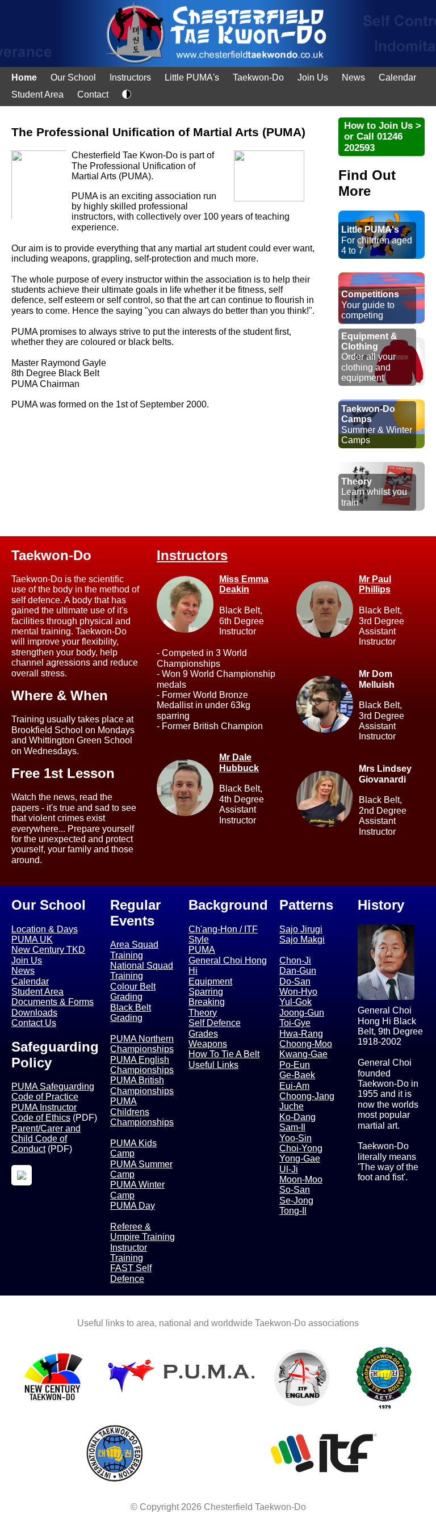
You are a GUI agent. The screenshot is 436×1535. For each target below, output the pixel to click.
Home (24, 77)
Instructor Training (128, 1253)
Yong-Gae (299, 1158)
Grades (203, 1033)
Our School (73, 77)
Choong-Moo (305, 1044)
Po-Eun (294, 1065)
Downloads (34, 1012)
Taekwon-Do (258, 77)
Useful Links (213, 1065)
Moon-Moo (300, 1179)
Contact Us (33, 1023)
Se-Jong (296, 1200)
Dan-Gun (297, 970)
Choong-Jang (306, 1096)
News (353, 77)
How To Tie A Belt (223, 1054)
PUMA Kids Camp (133, 1148)
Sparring (205, 991)
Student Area (37, 94)
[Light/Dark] (126, 95)
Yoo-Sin (295, 1138)
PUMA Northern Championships (142, 1044)
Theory (202, 1012)
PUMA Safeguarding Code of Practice (52, 1091)
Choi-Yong (300, 1148)
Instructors (130, 77)
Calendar (397, 77)
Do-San (295, 981)
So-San (294, 1190)
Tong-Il (293, 1211)
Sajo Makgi (302, 939)
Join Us (312, 77)
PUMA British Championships (142, 1085)
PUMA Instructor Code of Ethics (44, 1112)
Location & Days (44, 929)
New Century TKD (48, 949)
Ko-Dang (297, 1117)
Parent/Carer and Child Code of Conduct (46, 1139)
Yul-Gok (295, 1002)
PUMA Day (132, 1205)
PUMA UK (32, 939)
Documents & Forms (52, 1002)
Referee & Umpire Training (142, 1232)
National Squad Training (141, 971)
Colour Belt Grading (133, 992)
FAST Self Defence (131, 1273)
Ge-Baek (297, 1075)
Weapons (207, 1044)
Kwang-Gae (303, 1054)
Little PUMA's (192, 77)
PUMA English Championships (142, 1065)
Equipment (210, 981)
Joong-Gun (301, 1012)
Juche (291, 1106)
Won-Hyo (298, 991)
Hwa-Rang (301, 1033)
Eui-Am (294, 1086)
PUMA (201, 949)
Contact (92, 94)
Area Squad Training (134, 950)
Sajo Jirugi (300, 929)
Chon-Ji (295, 960)
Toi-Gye (295, 1023)
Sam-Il (292, 1127)
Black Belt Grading (130, 1013)
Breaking (206, 1002)
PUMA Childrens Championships (142, 1111)
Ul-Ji (288, 1169)
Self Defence (214, 1023)
